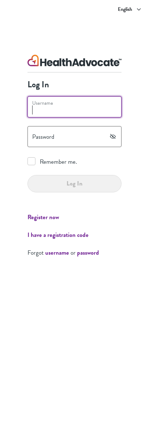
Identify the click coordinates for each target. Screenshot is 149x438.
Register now (43, 217)
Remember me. (58, 161)
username (57, 252)
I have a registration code (58, 234)
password (88, 252)
